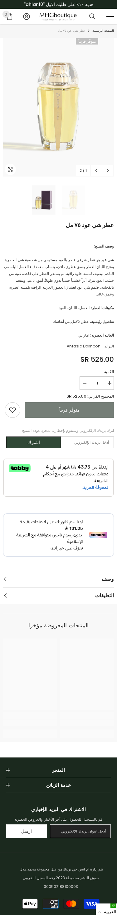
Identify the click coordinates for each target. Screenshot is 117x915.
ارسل (26, 831)
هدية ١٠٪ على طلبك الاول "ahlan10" (58, 4)
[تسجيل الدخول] (26, 16)
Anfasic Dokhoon (83, 346)
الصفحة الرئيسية (103, 30)
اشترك (33, 442)
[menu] (110, 16)
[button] (106, 909)
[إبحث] (92, 16)
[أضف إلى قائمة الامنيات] (12, 410)
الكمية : (108, 371)
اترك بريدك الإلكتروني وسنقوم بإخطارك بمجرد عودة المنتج (68, 430)
